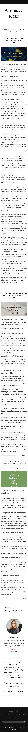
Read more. (14, 649)
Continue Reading (21, 287)
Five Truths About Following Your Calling (14, 463)
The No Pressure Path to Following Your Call (14, 294)
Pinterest (18, 717)
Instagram (10, 717)
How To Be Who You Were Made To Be (14, 39)
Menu (4, 1)
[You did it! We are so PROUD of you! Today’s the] (14, 692)
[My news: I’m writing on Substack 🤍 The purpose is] (14, 672)
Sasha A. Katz (14, 13)
